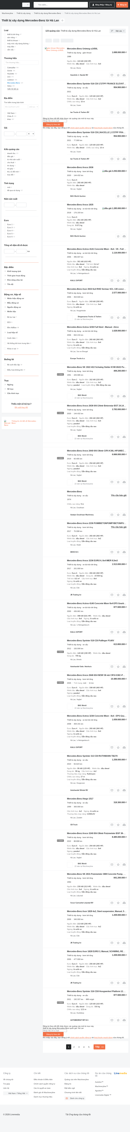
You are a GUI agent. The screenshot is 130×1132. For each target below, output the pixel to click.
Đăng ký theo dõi (53, 124)
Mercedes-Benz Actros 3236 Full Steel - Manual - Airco (93, 327)
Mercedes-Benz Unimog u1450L (82, 49)
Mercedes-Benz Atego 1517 (80, 799)
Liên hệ (6, 1088)
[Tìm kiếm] (36, 4)
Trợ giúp (6, 1084)
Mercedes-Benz (74, 491)
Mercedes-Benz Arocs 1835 (80, 205)
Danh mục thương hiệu (43, 1097)
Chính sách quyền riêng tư (44, 1084)
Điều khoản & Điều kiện (43, 1079)
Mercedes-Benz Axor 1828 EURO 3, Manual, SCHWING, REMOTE (98, 951)
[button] (118, 75)
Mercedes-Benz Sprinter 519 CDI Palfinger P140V (90, 640)
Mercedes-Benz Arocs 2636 (80, 167)
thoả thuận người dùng (103, 128)
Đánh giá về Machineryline (44, 1092)
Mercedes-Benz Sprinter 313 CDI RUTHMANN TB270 (92, 756)
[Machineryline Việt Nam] (11, 5)
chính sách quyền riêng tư (80, 128)
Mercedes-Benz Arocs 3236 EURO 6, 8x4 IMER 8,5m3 (92, 560)
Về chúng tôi (8, 1079)
